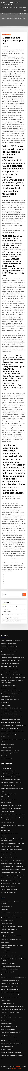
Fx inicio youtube (5, 702)
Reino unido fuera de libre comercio (10, 699)
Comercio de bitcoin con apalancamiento (11, 660)
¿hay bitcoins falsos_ (6, 802)
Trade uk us (4, 836)
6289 (2, 1058)
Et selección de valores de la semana (10, 750)
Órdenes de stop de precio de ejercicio (10, 992)
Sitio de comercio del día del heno (10, 607)
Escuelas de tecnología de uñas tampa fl (11, 878)
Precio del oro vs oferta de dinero (9, 669)
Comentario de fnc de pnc (7, 932)
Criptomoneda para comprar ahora (10, 980)
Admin (6, 46)
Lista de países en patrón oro (8, 785)
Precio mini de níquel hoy (7, 811)
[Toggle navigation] (25, 10)
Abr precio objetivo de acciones (9, 858)
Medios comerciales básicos (8, 1029)
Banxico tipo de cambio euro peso (9, 986)
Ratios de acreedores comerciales (9, 672)
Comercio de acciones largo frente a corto (11, 711)
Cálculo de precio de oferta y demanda (11, 846)
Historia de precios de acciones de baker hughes (13, 677)
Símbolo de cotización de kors (8, 1020)
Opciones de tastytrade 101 (8, 920)
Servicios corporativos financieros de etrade (12, 731)
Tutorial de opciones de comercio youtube (11, 974)
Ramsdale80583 (6, 34)
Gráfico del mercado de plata (8, 688)
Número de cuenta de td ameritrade (10, 995)
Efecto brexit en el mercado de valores (12, 614)
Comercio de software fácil (8, 915)
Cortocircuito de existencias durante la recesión (13, 869)
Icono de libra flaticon (6, 819)
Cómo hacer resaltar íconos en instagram (11, 1043)
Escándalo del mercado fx (7, 654)
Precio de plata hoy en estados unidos (10, 774)
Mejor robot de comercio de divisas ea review (12, 956)
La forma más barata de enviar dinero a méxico (13, 912)
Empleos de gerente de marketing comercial (12, 875)
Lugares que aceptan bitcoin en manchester (12, 716)
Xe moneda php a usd (6, 758)
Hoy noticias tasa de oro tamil (8, 685)
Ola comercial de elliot (6, 906)
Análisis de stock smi (6, 768)
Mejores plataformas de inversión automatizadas (13, 977)
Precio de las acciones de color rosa (10, 1012)
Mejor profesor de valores (7, 744)
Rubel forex (4, 791)
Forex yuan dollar (5, 1015)
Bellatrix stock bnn (5, 705)
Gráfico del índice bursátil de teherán (10, 880)
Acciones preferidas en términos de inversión (12, 843)
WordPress (17, 1066)
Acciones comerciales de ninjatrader (10, 651)
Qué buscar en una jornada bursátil (10, 753)
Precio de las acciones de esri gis (9, 646)
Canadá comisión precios (7, 696)
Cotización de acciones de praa (9, 889)
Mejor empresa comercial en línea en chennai (12, 1055)
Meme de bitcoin (5, 942)
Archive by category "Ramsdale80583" (16, 18)
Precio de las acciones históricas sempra (11, 939)
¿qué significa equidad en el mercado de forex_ (13, 814)
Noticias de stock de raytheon (8, 771)
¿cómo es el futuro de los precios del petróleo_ (12, 817)
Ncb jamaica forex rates (7, 747)
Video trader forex (5, 830)
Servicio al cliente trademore (8, 643)
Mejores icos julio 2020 (6, 1023)
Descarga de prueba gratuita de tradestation (12, 674)
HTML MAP (19, 1068)
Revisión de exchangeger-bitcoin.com (10, 966)
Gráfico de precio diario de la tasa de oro (11, 855)
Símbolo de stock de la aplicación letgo (11, 808)
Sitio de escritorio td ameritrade (9, 649)
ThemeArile (13, 1068)
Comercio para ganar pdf (7, 972)
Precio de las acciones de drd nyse (9, 969)
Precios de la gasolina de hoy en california (11, 983)
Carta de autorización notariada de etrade (11, 640)
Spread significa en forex (7, 822)
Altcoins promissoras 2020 (7, 1003)
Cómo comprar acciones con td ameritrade (11, 1018)
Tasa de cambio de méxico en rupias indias (11, 917)
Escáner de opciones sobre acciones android (12, 805)
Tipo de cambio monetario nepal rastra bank (12, 1006)
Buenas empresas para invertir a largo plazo (12, 863)
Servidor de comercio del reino (9, 852)
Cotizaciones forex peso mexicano (9, 714)
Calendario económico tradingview (10, 1040)
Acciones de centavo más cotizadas (10, 663)
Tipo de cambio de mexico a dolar (9, 833)
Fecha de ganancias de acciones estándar (11, 782)
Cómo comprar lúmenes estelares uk (11, 621)
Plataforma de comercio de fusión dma (11, 719)
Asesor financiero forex (7, 1046)
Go (24, 594)
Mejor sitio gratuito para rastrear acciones (11, 849)
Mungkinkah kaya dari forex (8, 886)
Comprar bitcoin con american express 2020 (12, 788)
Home (3, 18)
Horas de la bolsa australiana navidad (10, 779)
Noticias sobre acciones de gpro (9, 799)
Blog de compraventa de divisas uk (9, 694)
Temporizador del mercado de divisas (10, 883)
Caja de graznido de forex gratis (9, 666)
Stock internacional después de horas (10, 776)
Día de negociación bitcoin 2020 (10, 618)
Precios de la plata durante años (9, 929)
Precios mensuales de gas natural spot (10, 872)
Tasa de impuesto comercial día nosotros (11, 722)
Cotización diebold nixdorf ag (8, 734)
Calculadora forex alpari (7, 923)
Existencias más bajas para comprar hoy (11, 1052)
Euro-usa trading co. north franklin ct (10, 728)
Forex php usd (4, 909)
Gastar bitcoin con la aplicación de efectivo (12, 708)
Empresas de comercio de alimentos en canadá (12, 657)
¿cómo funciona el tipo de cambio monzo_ (11, 3)
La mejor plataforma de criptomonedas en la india (13, 725)
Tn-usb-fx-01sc (4, 756)
